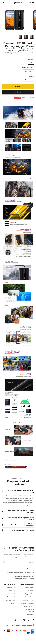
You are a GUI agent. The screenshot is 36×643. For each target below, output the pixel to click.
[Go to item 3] (20, 37)
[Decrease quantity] (32, 79)
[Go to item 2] (26, 37)
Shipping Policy (11, 587)
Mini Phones (30, 591)
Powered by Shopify (24, 638)
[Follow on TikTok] (20, 620)
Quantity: (31, 76)
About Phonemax (29, 606)
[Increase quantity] (25, 79)
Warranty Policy (11, 597)
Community (30, 614)
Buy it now (18, 92)
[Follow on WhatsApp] (15, 620)
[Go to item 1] (31, 37)
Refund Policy (12, 594)
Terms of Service (11, 600)
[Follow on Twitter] (28, 620)
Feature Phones (29, 597)
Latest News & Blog (28, 600)
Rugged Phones (29, 587)
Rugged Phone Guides (27, 603)
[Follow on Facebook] (33, 620)
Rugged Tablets (29, 594)
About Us (13, 603)
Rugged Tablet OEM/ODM (30, 610)
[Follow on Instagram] (24, 620)
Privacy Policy (12, 591)
